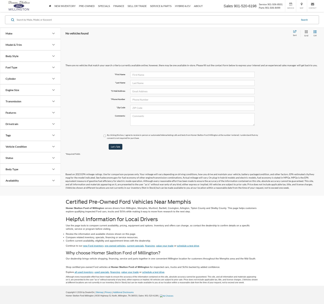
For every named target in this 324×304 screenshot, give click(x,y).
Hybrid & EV (183, 6)
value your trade (164, 245)
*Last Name (120, 82)
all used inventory (84, 272)
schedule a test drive (188, 245)
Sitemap (99, 292)
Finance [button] (118, 6)
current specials (135, 245)
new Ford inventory (93, 245)
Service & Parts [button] (161, 6)
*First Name (120, 74)
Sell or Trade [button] (137, 6)
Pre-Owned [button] (87, 6)
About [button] (198, 6)
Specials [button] (104, 6)
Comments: (120, 116)
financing (150, 245)
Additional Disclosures (123, 292)
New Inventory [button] (65, 6)
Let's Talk (115, 146)
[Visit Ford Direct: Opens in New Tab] (167, 296)
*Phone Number (118, 99)
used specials (101, 272)
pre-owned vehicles (115, 245)
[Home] (50, 6)
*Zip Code (120, 107)
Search (304, 19)
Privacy (108, 292)
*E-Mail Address (118, 91)
